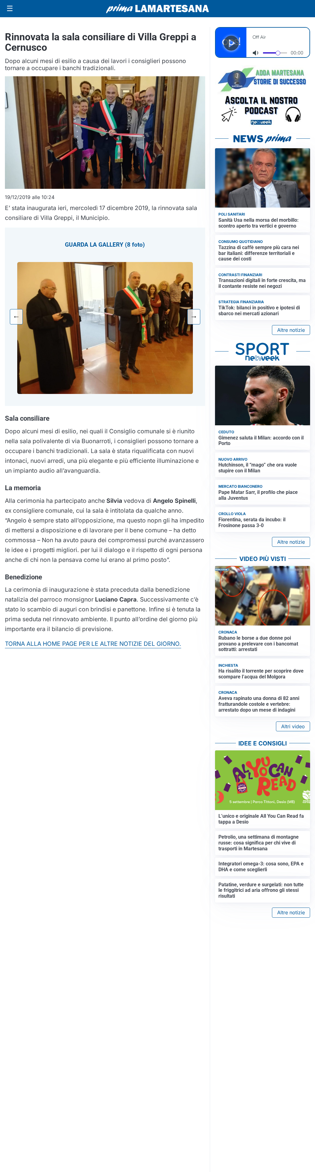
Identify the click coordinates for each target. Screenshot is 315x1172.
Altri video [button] (293, 726)
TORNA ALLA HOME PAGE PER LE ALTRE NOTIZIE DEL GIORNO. (93, 643)
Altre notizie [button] (291, 330)
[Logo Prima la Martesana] (157, 8)
